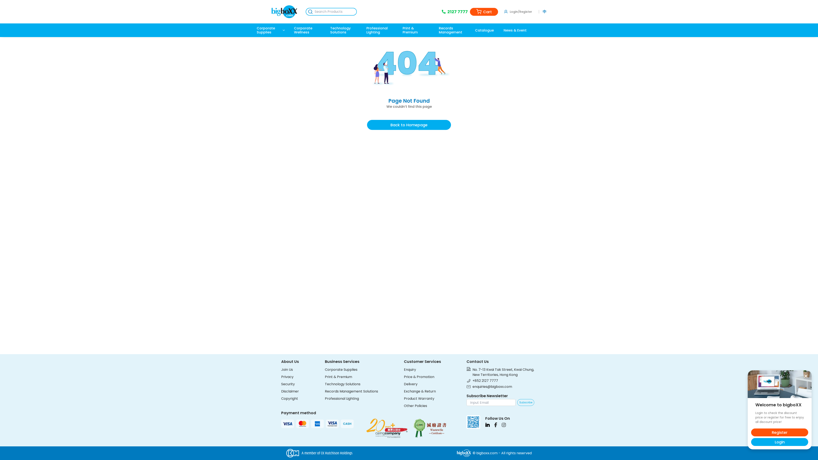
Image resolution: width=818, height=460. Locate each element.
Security (288, 384)
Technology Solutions (342, 384)
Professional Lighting (342, 398)
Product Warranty (419, 398)
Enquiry (410, 369)
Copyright (289, 398)
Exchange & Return (420, 391)
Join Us (287, 369)
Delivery (411, 384)
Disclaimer (290, 391)
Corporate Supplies (341, 369)
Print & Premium (338, 376)
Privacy (287, 376)
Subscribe (525, 402)
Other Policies (415, 405)
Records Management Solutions (351, 391)
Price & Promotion (419, 376)
